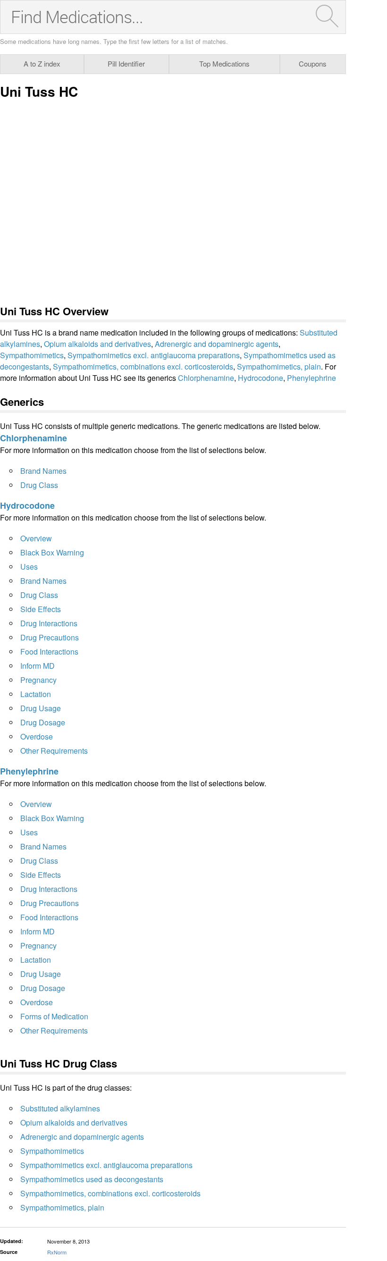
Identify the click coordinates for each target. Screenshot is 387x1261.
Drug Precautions (49, 637)
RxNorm (57, 1252)
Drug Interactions (48, 623)
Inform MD (37, 665)
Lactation (35, 694)
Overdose (36, 736)
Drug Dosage (42, 722)
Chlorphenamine (206, 377)
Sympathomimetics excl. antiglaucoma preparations (153, 355)
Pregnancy (38, 679)
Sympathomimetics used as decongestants (91, 1179)
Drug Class (39, 484)
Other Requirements (54, 750)
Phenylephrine (311, 377)
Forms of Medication (54, 1016)
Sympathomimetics (32, 355)
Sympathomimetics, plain (279, 366)
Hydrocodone (260, 377)
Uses (29, 566)
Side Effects (40, 609)
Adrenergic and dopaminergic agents (216, 343)
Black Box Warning (52, 552)
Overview (36, 538)
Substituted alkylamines (60, 1108)
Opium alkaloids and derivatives (97, 343)
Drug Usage (40, 708)
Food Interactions (49, 651)
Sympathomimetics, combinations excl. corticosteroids (143, 366)
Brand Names (43, 470)
